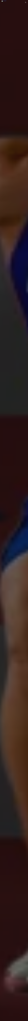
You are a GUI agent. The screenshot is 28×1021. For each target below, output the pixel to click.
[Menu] (25, 2)
